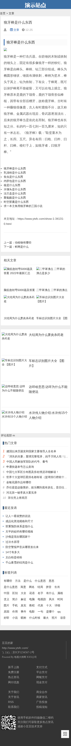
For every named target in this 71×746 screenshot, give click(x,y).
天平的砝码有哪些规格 (19, 531)
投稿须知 (41, 706)
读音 (63, 617)
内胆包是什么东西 (15, 181)
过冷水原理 (12, 541)
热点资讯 (13, 677)
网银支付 (41, 677)
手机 (15, 605)
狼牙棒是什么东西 (15, 168)
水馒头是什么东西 (15, 189)
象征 (23, 599)
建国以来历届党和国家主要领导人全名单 (31, 451)
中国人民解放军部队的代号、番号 (27, 461)
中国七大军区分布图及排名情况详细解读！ (32, 471)
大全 (23, 593)
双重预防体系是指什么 (19, 526)
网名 (32, 586)
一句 (40, 611)
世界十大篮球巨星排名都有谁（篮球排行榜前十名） (38, 477)
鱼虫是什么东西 (13, 176)
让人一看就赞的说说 (18, 516)
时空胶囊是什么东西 (16, 201)
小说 (15, 617)
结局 (40, 586)
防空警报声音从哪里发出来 (22, 547)
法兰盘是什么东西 (15, 193)
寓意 (23, 586)
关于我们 (13, 692)
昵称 (23, 617)
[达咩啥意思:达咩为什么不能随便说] (14, 391)
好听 (6, 617)
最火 (46, 617)
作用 (15, 611)
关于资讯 (13, 697)
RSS (11, 701)
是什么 (27, 580)
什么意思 (40, 580)
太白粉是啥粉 (14, 557)
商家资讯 (41, 697)
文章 (11, 13)
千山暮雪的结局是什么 (19, 562)
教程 (32, 605)
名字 (40, 593)
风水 (51, 599)
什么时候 (34, 617)
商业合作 (41, 692)
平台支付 (41, 672)
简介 (15, 599)
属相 (60, 593)
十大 (49, 605)
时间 (60, 599)
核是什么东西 (12, 185)
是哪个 (50, 611)
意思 (51, 580)
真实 (23, 605)
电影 (32, 611)
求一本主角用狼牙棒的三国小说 (23, 206)
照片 (54, 617)
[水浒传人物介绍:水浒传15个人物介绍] (14, 417)
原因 (6, 611)
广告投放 (41, 701)
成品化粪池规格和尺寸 (19, 521)
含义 (6, 599)
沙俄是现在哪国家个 (18, 536)
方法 (18, 580)
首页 (3, 13)
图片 (6, 605)
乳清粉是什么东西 (15, 172)
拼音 (48, 586)
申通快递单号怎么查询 (20, 466)
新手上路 (13, 667)
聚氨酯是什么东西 (15, 197)
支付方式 (41, 667)
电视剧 (42, 599)
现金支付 (41, 682)
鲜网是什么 (22, 246)
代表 (40, 605)
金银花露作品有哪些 (18, 482)
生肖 (57, 586)
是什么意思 (11, 586)
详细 (57, 605)
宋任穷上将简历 (17, 497)
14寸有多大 (13, 552)
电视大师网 (20, 657)
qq (59, 611)
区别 (15, 593)
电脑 (32, 599)
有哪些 (8, 580)
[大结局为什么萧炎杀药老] (14, 339)
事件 (23, 611)
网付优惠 (13, 682)
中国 (6, 593)
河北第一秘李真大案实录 (21, 492)
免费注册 (13, 672)
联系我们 (13, 706)
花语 (32, 593)
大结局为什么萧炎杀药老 (46, 334)
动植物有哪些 (23, 242)
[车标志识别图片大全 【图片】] (14, 365)
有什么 (50, 593)
